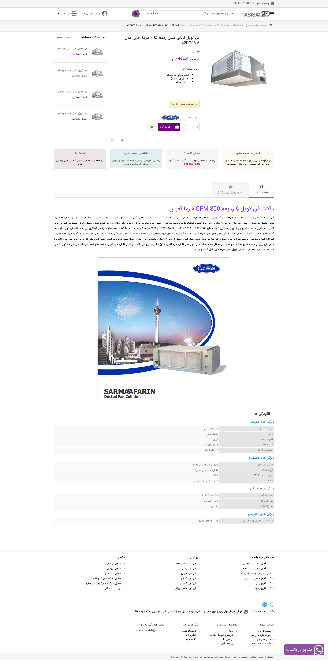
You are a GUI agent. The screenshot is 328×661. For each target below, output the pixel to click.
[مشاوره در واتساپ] (318, 650)
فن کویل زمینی (189, 569)
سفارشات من (264, 631)
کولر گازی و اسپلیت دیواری (257, 564)
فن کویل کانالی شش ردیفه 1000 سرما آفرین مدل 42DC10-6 (71, 92)
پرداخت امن (227, 643)
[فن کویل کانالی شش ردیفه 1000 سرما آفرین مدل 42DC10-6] (97, 95)
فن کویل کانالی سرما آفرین (199, 25)
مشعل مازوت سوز (113, 574)
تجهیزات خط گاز (113, 588)
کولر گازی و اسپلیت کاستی (257, 579)
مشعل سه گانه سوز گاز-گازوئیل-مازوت (103, 583)
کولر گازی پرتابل (263, 583)
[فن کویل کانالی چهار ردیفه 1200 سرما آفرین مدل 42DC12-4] (97, 116)
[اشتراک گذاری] (117, 139)
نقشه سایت (190, 639)
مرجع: (196, 69)
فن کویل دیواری (188, 574)
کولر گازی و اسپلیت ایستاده (257, 569)
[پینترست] (112, 139)
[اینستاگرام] (272, 604)
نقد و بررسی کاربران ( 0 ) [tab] (230, 193)
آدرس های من (264, 639)
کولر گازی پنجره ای (261, 588)
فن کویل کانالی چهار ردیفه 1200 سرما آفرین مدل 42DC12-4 (71, 113)
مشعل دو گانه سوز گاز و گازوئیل (106, 579)
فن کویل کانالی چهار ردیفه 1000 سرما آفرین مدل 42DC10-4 (71, 70)
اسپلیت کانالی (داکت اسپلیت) (255, 574)
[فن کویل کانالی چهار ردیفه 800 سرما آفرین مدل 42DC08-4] (97, 51)
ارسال (231, 631)
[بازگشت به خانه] (270, 25)
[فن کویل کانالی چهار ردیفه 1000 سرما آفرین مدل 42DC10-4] (97, 73)
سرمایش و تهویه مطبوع (256, 25)
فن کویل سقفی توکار (186, 564)
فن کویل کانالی (222, 25)
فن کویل (237, 25)
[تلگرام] (264, 604)
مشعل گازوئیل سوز (112, 569)
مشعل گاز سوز (114, 564)
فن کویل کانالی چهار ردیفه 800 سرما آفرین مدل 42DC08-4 (71, 49)
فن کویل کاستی (188, 583)
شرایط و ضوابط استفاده (222, 635)
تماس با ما (191, 635)
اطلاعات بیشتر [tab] (261, 193)
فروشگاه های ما (189, 631)
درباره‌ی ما (228, 639)
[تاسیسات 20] (255, 14)
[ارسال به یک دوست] (194, 50)
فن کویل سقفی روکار (186, 588)
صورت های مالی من (261, 635)
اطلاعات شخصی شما (261, 643)
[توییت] (122, 139)
